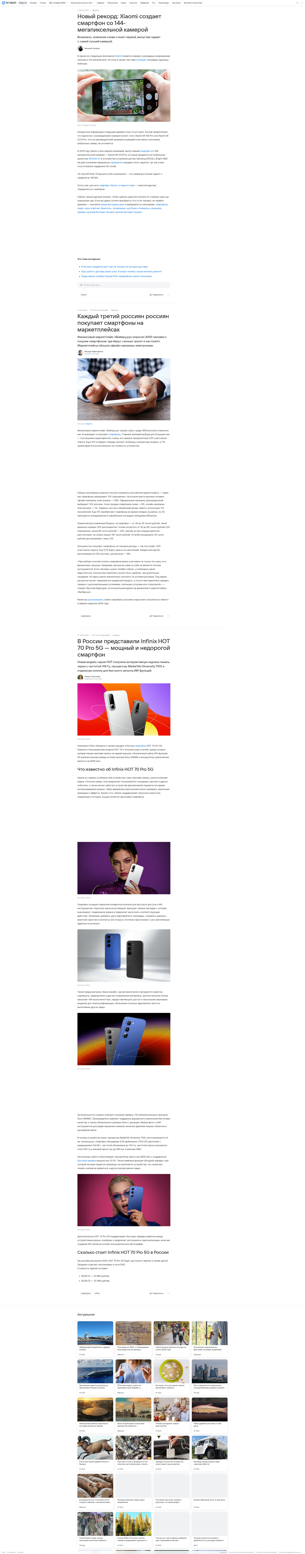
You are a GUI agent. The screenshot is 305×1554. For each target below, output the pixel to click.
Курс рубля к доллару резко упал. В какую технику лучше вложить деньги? (121, 271)
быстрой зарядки (86, 1160)
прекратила (117, 162)
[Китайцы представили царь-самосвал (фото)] (210, 1453)
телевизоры (119, 208)
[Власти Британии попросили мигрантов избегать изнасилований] (133, 1415)
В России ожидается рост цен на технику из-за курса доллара (114, 266)
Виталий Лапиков (92, 48)
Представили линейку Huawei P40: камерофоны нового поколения (116, 276)
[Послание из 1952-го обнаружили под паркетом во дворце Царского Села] (133, 1339)
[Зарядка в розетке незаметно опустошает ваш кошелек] (171, 1453)
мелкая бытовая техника (128, 212)
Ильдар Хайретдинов (94, 351)
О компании (11, 1552)
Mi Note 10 (94, 158)
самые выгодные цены (113, 204)
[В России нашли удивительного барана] (95, 1453)
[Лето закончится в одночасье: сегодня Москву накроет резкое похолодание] (210, 1377)
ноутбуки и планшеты (138, 208)
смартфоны (162, 204)
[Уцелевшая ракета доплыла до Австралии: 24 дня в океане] (95, 1377)
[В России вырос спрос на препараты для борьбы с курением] (133, 1377)
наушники (156, 208)
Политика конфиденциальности (290, 1552)
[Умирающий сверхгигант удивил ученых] (95, 1339)
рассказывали (95, 599)
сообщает (141, 60)
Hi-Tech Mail (103, 310)
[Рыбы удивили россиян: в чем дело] (210, 1415)
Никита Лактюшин (92, 676)
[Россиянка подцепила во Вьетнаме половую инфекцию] (210, 1339)
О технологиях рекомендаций (266, 1552)
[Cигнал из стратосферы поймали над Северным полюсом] (171, 1530)
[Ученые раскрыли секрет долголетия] (171, 1415)
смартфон (145, 151)
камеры (81, 212)
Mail (3, 1552)
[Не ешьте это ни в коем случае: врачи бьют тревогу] (171, 1377)
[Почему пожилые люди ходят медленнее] (133, 1492)
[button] (123, 709)
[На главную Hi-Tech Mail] (10, 3)
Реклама (20, 1552)
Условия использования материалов (241, 1552)
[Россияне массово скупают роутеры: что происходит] (171, 1492)
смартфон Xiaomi (108, 185)
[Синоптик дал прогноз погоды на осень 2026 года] (171, 1339)
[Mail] (3, 3)
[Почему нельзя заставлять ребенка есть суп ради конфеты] (210, 1530)
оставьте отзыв (126, 185)
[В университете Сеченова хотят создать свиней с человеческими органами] (95, 1492)
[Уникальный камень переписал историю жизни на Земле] (95, 1415)
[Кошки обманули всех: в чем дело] (210, 1492)
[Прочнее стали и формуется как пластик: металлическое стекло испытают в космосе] (133, 1453)
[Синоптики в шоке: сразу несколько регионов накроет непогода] (95, 1530)
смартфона (140, 746)
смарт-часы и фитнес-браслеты (94, 208)
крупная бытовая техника (100, 212)
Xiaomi (118, 56)
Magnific (89, 424)
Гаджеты (95, 10)
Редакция (223, 1552)
